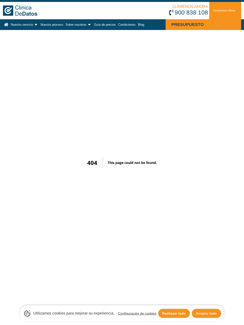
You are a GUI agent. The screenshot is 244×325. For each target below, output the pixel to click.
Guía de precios (105, 24)
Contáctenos (127, 24)
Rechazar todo (174, 313)
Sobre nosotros (76, 24)
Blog (141, 24)
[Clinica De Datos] (30, 10)
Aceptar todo (206, 313)
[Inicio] (6, 24)
